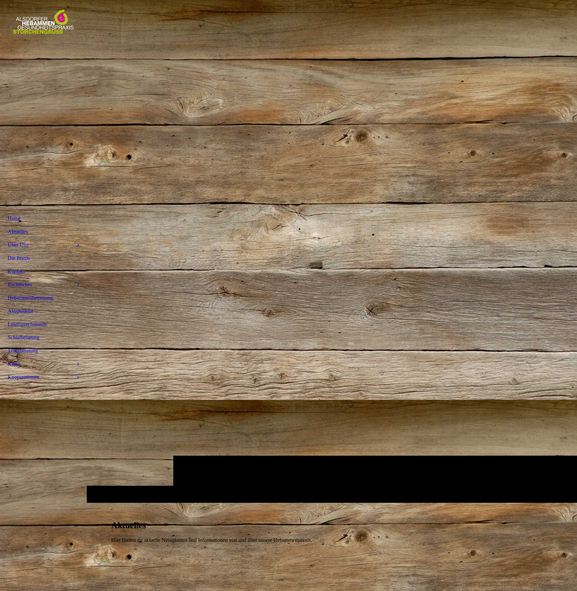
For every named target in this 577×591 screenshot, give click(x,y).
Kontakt (16, 271)
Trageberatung (23, 350)
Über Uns (18, 245)
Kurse (14, 364)
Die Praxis (19, 258)
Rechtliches (20, 284)
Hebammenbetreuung (30, 298)
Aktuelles (18, 232)
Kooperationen (23, 377)
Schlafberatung (23, 337)
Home (14, 218)
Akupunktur (20, 311)
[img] (332, 251)
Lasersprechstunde (27, 324)
